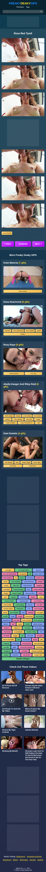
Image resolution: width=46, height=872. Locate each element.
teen (28, 589)
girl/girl (39, 330)
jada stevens (38, 643)
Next (38, 244)
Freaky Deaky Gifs (25, 870)
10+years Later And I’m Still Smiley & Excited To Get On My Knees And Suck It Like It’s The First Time (34, 755)
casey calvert (38, 574)
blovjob (33, 860)
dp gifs (5, 616)
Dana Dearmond (16, 302)
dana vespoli (30, 330)
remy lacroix (26, 643)
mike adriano (18, 419)
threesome (32, 466)
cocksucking (27, 416)
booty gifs (26, 639)
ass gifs (6, 647)
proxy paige (38, 609)
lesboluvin (7, 860)
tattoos (5, 624)
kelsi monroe (23, 291)
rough (13, 616)
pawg (35, 639)
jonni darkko (14, 612)
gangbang (22, 574)
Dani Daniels (14, 433)
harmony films (30, 593)
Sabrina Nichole (31, 730)
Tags (28, 7)
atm (13, 624)
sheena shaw (9, 601)
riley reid (29, 419)
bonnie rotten (8, 609)
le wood (6, 635)
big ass (30, 605)
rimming (27, 628)
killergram (20, 609)
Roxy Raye (13, 344)
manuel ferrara (29, 582)
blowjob (18, 416)
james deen (37, 462)
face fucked (37, 416)
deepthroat (6, 620)
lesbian (23, 334)
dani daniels (8, 462)
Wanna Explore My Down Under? (32, 710)
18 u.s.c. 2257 (25, 868)
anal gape (38, 628)
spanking (39, 647)
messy (7, 419)
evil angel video (23, 570)
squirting (23, 597)
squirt (20, 624)
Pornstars (20, 7)
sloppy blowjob (10, 423)
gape (14, 647)
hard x (22, 578)
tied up (38, 570)
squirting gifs (23, 601)
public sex (39, 578)
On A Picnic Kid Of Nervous (9, 687)
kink (41, 632)
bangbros (7, 651)
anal (23, 612)
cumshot (24, 651)
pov (41, 597)
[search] (41, 11)
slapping (6, 643)
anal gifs (8, 570)
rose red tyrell (7, 233)
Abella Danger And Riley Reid (21, 385)
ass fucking (38, 601)
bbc (16, 651)
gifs (41, 639)
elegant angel (26, 462)
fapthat (40, 860)
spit (38, 423)
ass (5, 597)
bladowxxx (20, 857)
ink (16, 578)
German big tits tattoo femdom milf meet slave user (34, 688)
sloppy (38, 419)
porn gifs (16, 620)
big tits (13, 597)
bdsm (33, 597)
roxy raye (33, 373)
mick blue (13, 466)
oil (22, 635)
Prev (7, 244)
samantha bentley (26, 647)
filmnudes (24, 860)
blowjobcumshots (34, 857)
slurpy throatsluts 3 (26, 423)
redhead (30, 612)
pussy (6, 655)
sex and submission (9, 574)
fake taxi (16, 585)
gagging (39, 585)
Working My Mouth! (10, 751)
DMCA (18, 868)
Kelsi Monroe (14, 263)
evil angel (16, 643)
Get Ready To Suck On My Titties (11, 710)
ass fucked (39, 616)
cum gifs (39, 605)
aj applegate (18, 632)
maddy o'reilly (31, 632)
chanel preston (13, 373)
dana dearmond (18, 330)
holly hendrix (27, 585)
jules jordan (7, 605)
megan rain (38, 655)
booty (5, 612)
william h (17, 628)
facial (5, 582)
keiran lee (26, 655)
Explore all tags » (23, 659)
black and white (8, 639)
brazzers (7, 330)
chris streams (38, 620)
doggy (15, 635)
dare (17, 462)
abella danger (9, 416)
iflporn (15, 860)
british (27, 624)
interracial (7, 632)
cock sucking (15, 582)
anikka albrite (38, 589)
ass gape (40, 612)
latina (40, 593)
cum (28, 609)
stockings (30, 578)
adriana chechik (37, 651)
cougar (20, 616)
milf (30, 574)
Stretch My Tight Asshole (8, 731)
